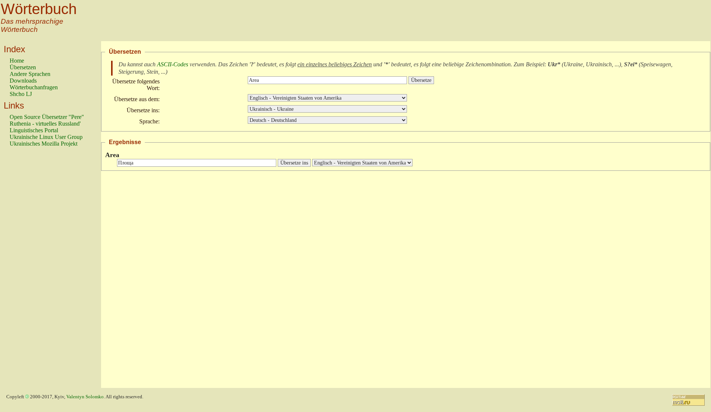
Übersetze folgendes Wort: (136, 84)
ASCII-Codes (172, 64)
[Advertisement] (39, 271)
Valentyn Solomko (85, 396)
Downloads (23, 80)
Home (17, 60)
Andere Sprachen (30, 74)
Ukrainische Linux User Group (46, 137)
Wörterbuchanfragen (34, 87)
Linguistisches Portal (34, 130)
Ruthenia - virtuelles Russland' (45, 123)
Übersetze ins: (143, 110)
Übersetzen (23, 67)
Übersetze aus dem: (137, 99)
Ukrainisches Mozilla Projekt (43, 143)
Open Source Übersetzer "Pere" (47, 117)
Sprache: (149, 121)
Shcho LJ (21, 94)
